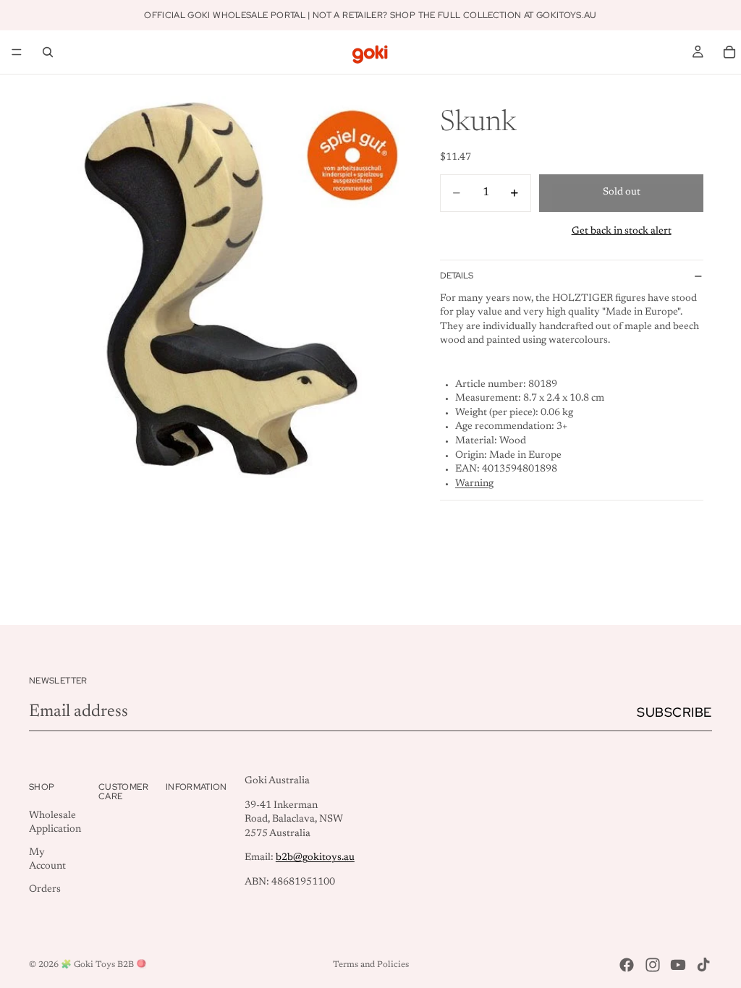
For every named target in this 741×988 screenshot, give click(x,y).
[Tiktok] (703, 965)
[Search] (48, 52)
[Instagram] (652, 965)
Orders (45, 890)
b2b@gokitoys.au (315, 858)
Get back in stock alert (622, 231)
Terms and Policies (371, 965)
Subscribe (674, 712)
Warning (474, 484)
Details (456, 275)
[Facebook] (626, 965)
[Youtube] (678, 965)
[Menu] (16, 52)
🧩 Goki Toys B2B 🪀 (104, 965)
